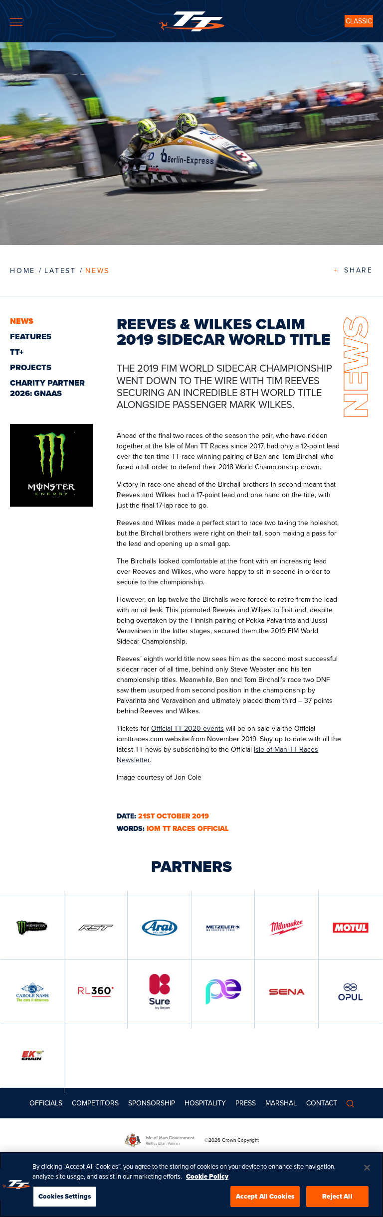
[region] (191, 1184)
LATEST (60, 271)
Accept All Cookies (265, 1196)
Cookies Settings (64, 1196)
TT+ (16, 352)
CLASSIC (359, 21)
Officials (45, 1103)
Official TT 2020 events (187, 728)
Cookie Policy (207, 1176)
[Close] (367, 1168)
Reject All (337, 1196)
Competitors (95, 1103)
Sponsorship (151, 1103)
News (97, 271)
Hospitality (205, 1103)
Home (22, 271)
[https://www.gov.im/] (164, 1140)
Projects (30, 367)
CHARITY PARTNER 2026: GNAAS (47, 388)
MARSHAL (281, 1103)
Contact (321, 1103)
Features (30, 336)
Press (245, 1103)
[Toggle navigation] (16, 22)
